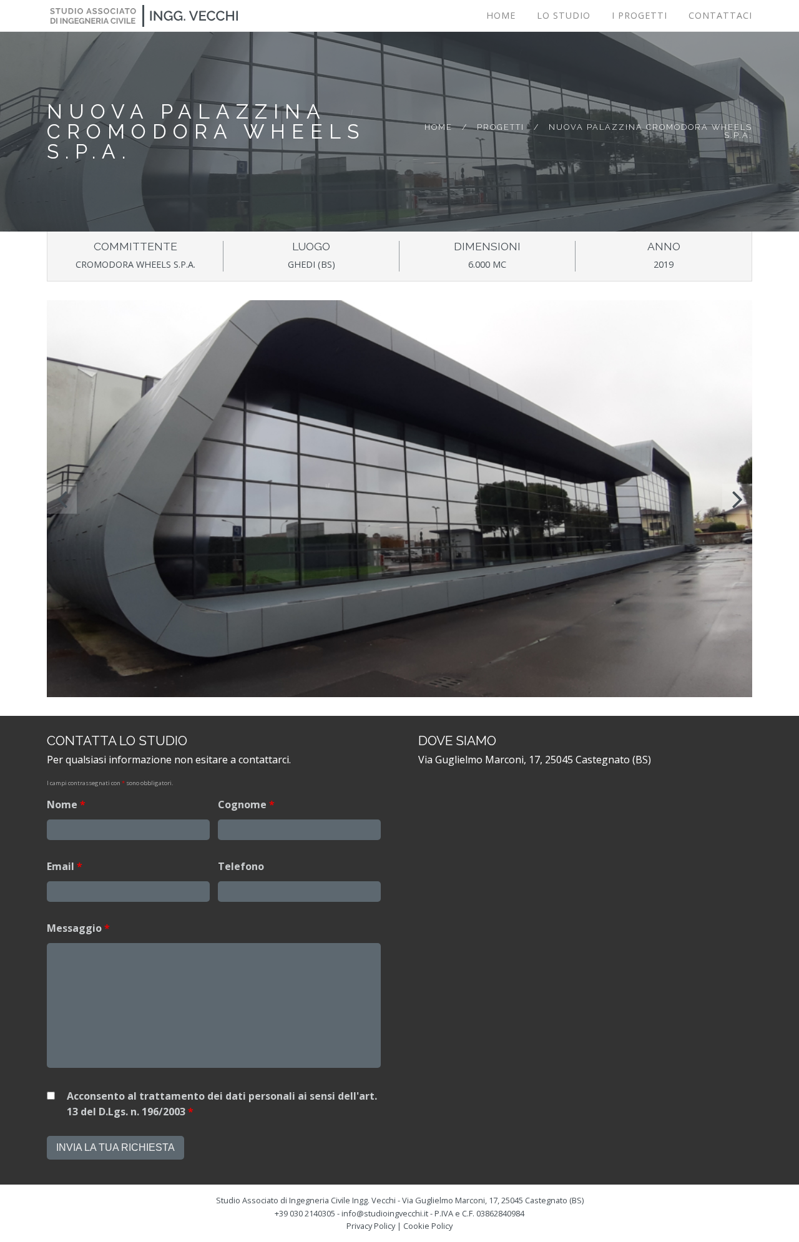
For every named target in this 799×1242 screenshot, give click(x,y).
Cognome (246, 804)
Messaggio (78, 928)
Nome (66, 804)
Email (64, 866)
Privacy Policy (370, 1225)
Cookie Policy (428, 1225)
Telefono (241, 866)
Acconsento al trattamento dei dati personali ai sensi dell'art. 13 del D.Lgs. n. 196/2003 (222, 1104)
